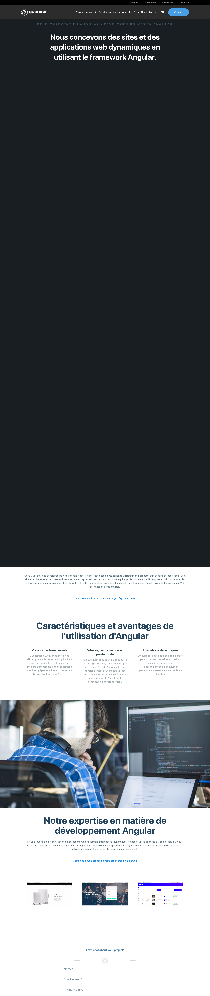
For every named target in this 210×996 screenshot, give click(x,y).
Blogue (134, 3)
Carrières (184, 3)
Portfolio (134, 12)
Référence (167, 3)
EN (162, 12)
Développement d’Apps (111, 12)
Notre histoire (148, 12)
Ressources (150, 3)
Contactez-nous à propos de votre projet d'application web (105, 598)
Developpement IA (86, 12)
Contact (178, 12)
